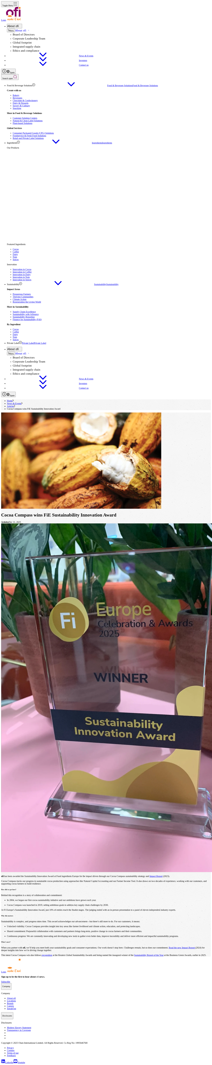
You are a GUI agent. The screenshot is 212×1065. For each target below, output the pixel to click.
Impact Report (156, 876)
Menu (11, 31)
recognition (46, 955)
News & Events (14, 403)
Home (10, 401)
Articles (10, 406)
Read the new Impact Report (182, 947)
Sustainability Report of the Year (149, 955)
